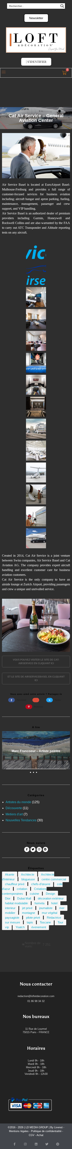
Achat (40, 1135)
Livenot (58, 1127)
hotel (54, 903)
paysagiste (12, 917)
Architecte (27, 874)
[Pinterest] (45, 849)
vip (7, 927)
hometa (39, 903)
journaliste (45, 908)
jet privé (27, 908)
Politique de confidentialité (46, 1131)
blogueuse (28, 879)
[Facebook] (26, 849)
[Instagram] (39, 849)
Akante (9, 874)
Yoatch (20, 927)
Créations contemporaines (24, 891)
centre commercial (54, 879)
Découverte (14, 808)
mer (61, 908)
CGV (31, 1135)
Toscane (45, 922)
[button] (3, 71)
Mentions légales (19, 1131)
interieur (10, 908)
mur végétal (49, 912)
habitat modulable (16, 903)
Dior (7, 898)
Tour (60, 922)
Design (50, 893)
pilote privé (33, 917)
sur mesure (12, 922)
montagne (28, 912)
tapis (30, 922)
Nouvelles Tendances (21, 820)
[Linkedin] (36, 1144)
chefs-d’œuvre (40, 884)
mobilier (10, 912)
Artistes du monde (18, 802)
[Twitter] (33, 849)
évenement (38, 927)
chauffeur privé (14, 884)
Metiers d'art (14, 814)
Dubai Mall (24, 898)
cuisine (34, 893)
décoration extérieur (51, 898)
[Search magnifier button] (62, 6)
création (22, 889)
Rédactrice (54, 917)
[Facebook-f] (14, 1144)
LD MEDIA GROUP (37, 1127)
